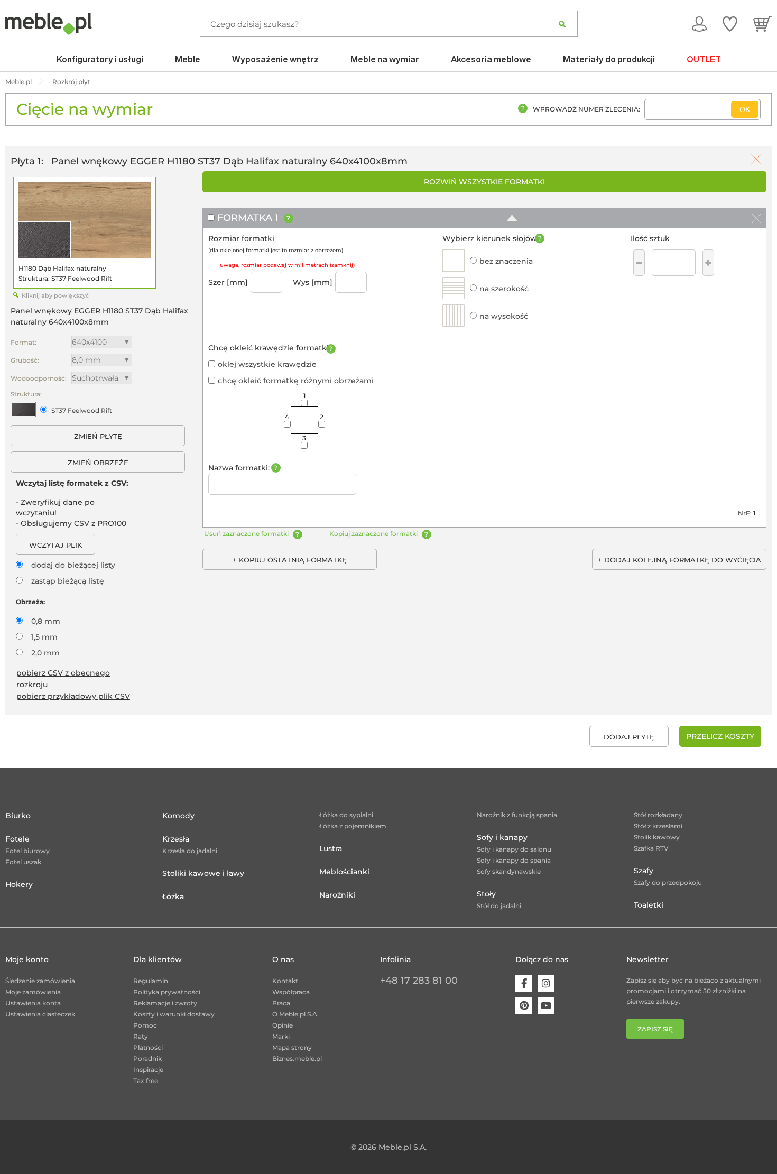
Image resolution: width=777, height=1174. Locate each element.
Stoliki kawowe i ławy (203, 873)
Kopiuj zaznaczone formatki (373, 534)
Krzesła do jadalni (189, 851)
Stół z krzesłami (658, 826)
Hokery (19, 884)
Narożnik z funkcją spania (517, 815)
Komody (178, 815)
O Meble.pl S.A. (295, 1014)
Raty (140, 1036)
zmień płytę (98, 436)
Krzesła (175, 839)
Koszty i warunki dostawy (174, 1014)
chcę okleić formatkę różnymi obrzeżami (296, 380)
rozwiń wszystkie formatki (484, 182)
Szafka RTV (651, 848)
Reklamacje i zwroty (165, 1003)
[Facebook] (523, 983)
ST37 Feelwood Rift (81, 410)
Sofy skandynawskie (509, 871)
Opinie (282, 1025)
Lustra (330, 848)
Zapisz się (655, 1029)
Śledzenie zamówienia (40, 981)
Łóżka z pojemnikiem (352, 826)
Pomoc (145, 1025)
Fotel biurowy (27, 851)
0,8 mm (45, 621)
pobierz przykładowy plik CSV (73, 696)
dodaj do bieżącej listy (73, 565)
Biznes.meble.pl (297, 1058)
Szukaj (562, 23)
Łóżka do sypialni (346, 815)
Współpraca (291, 992)
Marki (281, 1036)
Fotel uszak (23, 862)
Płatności (148, 1047)
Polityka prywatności (166, 992)
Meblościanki (344, 871)
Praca (281, 1003)
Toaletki (648, 905)
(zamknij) (342, 265)
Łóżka (173, 896)
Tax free (145, 1081)
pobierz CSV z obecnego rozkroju (63, 678)
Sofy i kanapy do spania (514, 860)
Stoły (486, 894)
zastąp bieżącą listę (67, 581)
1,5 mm (44, 637)
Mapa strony (292, 1047)
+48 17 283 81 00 (419, 980)
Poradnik (147, 1058)
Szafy (643, 870)
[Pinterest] (523, 1005)
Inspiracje (148, 1070)
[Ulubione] (730, 24)
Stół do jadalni (499, 906)
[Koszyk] (762, 24)
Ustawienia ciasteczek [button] (40, 1014)
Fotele (17, 839)
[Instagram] (546, 983)
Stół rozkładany (658, 815)
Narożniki (337, 895)
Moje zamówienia (33, 992)
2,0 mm (45, 653)
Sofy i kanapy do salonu (514, 849)
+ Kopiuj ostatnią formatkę (290, 560)
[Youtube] (546, 1005)
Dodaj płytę (629, 737)
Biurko (18, 815)
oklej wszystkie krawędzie (267, 364)
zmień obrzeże (98, 462)
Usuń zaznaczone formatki (246, 534)
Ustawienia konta (33, 1003)
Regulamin (150, 981)
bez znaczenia (506, 261)
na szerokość (504, 288)
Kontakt (285, 981)
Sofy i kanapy (502, 837)
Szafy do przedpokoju (668, 882)
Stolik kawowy (657, 837)
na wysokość (503, 316)
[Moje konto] (699, 24)
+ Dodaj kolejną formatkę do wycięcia (679, 560)
